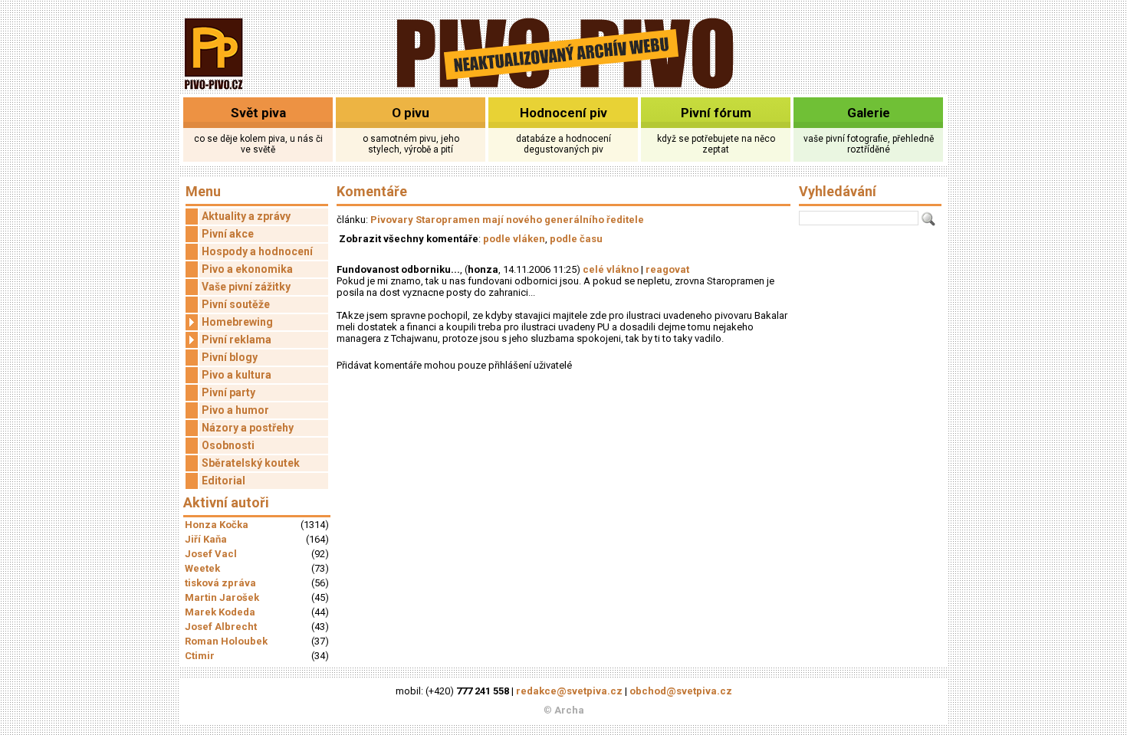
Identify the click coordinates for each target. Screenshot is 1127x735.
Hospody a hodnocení (257, 251)
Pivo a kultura (236, 375)
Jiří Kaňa (206, 539)
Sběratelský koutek (251, 463)
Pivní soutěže (236, 304)
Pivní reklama (236, 339)
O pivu (410, 112)
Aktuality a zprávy (246, 216)
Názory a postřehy (248, 428)
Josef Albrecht (221, 626)
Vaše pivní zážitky (246, 287)
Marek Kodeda (220, 612)
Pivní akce (228, 234)
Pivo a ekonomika (247, 269)
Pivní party (228, 392)
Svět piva (258, 112)
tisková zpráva (220, 583)
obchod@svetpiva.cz (680, 691)
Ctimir (200, 655)
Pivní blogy (230, 357)
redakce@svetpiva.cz (569, 691)
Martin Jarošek (222, 597)
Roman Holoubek (226, 641)
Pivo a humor (235, 410)
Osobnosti (228, 445)
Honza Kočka (216, 524)
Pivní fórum (716, 112)
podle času (576, 238)
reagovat (667, 269)
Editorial (223, 480)
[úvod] (214, 91)
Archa (569, 710)
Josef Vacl (211, 553)
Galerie (868, 112)
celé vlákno (611, 269)
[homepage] (564, 86)
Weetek (202, 568)
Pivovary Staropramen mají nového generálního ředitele (507, 219)
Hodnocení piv (563, 112)
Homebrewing (237, 322)
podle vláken (514, 238)
